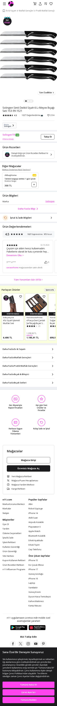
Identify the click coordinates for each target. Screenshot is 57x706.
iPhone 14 (33, 513)
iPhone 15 (33, 560)
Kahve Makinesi (36, 601)
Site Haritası (8, 556)
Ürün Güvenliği (10, 551)
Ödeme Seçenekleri (12, 533)
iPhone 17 (33, 569)
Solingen (49, 201)
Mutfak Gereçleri (26, 11)
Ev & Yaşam (11, 11)
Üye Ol (6, 524)
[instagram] (28, 646)
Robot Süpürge (35, 508)
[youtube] (36, 646)
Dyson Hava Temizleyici (39, 596)
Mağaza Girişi (28, 460)
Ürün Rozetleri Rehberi (13, 565)
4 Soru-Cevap (8, 139)
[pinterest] (43, 646)
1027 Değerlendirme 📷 (32, 115)
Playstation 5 (34, 527)
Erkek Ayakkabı (35, 540)
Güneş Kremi (34, 592)
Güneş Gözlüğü (35, 574)
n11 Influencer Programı (14, 569)
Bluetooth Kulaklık (36, 536)
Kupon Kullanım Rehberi (14, 560)
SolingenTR (9, 134)
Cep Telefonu (34, 549)
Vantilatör (33, 587)
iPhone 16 (33, 578)
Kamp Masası (34, 605)
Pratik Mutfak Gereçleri (46, 11)
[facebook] (13, 646)
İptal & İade (8, 538)
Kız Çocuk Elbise (36, 565)
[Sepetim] (35, 4)
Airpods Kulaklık (36, 522)
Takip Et (48, 137)
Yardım (6, 529)
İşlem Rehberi (9, 542)
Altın (30, 504)
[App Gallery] (37, 627)
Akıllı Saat (33, 518)
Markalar (7, 508)
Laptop (31, 583)
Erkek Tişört (33, 545)
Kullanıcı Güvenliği (11, 547)
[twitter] (20, 646)
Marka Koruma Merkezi (14, 504)
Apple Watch (34, 531)
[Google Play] (18, 627)
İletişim (6, 513)
